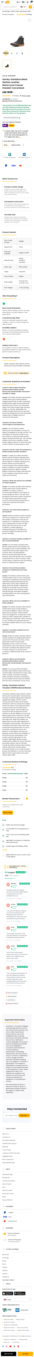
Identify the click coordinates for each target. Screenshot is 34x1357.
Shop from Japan (9, 1322)
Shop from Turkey (9, 1330)
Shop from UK (20, 1319)
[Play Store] (19, 1294)
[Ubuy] (7, 2)
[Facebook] (4, 1347)
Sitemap (5, 1147)
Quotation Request (8, 1140)
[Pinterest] (19, 1347)
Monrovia (5, 1254)
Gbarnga (5, 1258)
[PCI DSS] (6, 1310)
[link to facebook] (17, 54)
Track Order (6, 1150)
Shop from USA (8, 1319)
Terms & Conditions (10, 1339)
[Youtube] (11, 1347)
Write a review (7, 812)
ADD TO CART (8, 1354)
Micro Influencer (8, 1159)
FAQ (3, 1187)
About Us (5, 1134)
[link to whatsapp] (12, 54)
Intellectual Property (9, 1143)
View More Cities (8, 1280)
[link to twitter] (22, 54)
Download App (7, 1174)
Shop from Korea (9, 1327)
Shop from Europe (23, 1330)
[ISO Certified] (21, 1310)
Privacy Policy (23, 1339)
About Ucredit (7, 1190)
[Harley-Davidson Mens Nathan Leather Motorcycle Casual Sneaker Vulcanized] (17, 36)
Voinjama (5, 1277)
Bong (4, 1261)
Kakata (4, 1270)
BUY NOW (25, 1354)
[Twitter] (15, 1347)
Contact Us (6, 1137)
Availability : (6, 99)
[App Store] (8, 1294)
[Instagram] (7, 1347)
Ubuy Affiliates (7, 1200)
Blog (3, 1197)
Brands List (6, 1178)
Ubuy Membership (8, 1163)
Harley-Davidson (8, 14)
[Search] (30, 7)
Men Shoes (23, 11)
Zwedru (4, 1274)
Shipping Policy (7, 1156)
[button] (19, 2)
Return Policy (6, 1184)
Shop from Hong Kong (10, 1325)
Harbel (4, 1267)
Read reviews (9, 878)
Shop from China (22, 1327)
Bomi (4, 1264)
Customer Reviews (8, 1181)
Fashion (13, 11)
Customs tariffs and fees (11, 1153)
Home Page (6, 11)
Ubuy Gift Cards (7, 1194)
